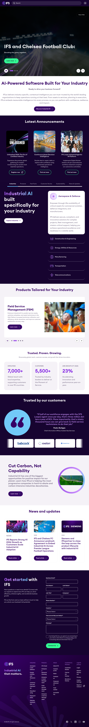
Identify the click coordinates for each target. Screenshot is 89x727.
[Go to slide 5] (23, 341)
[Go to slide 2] (15, 71)
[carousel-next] (83, 71)
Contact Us (52, 645)
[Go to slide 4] (19, 341)
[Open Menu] (85, 3)
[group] (44, 41)
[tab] (12, 184)
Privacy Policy (70, 637)
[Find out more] (46, 153)
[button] (66, 212)
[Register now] (18, 153)
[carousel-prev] (78, 71)
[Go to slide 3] (17, 71)
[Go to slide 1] (11, 71)
